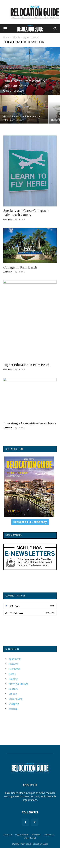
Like (52, 605)
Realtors (13, 688)
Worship (13, 708)
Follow (50, 612)
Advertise (36, 834)
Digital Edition (21, 834)
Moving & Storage (18, 683)
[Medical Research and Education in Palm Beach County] (24, 111)
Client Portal (30, 838)
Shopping (14, 703)
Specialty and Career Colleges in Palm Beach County (26, 213)
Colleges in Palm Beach (20, 267)
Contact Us (49, 834)
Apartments (15, 658)
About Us (7, 834)
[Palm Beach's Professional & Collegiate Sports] (30, 71)
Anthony (7, 91)
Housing (13, 678)
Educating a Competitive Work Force (29, 423)
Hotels (12, 673)
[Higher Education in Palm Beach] (30, 320)
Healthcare (14, 668)
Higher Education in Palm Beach (26, 365)
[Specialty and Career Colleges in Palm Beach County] (30, 170)
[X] (34, 822)
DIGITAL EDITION (14, 449)
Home (6, 37)
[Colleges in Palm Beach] (30, 245)
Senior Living (15, 698)
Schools (16, 37)
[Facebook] (25, 822)
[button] (5, 28)
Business (13, 663)
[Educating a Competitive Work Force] (30, 398)
